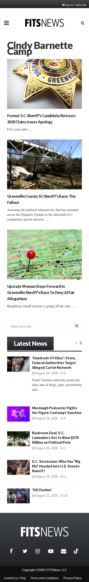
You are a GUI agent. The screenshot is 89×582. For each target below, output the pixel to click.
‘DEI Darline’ (42, 490)
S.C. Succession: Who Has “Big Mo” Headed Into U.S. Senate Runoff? (56, 466)
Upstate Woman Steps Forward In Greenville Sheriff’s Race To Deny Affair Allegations (41, 292)
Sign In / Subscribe (76, 5)
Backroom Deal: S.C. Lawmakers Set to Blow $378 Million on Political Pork (55, 437)
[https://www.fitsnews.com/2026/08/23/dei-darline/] (18, 495)
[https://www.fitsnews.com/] (44, 532)
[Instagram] (40, 551)
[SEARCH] (77, 326)
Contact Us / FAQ (15, 578)
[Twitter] (28, 551)
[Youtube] (53, 551)
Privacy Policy (72, 578)
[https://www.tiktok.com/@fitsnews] (77, 551)
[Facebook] (15, 551)
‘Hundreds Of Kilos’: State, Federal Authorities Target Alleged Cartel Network (54, 363)
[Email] (66, 551)
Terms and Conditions (44, 578)
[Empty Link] (76, 342)
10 (65, 495)
